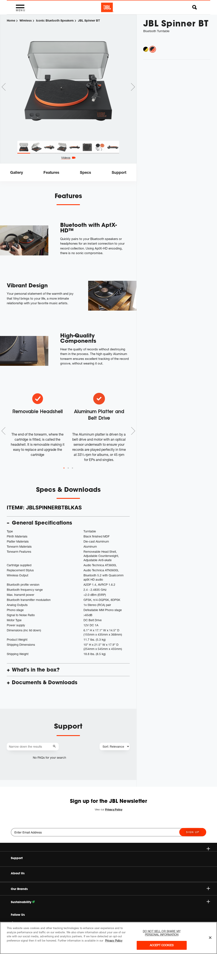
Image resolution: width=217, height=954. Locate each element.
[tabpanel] (68, 78)
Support (17, 858)
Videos (65, 157)
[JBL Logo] (107, 7)
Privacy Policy (113, 940)
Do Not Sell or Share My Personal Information (162, 932)
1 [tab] (64, 468)
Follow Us (18, 915)
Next (132, 87)
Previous (3, 87)
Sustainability (21, 902)
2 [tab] (68, 468)
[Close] (210, 937)
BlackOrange (152, 49)
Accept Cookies (162, 945)
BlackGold (145, 49)
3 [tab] (72, 468)
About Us (18, 873)
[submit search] (55, 746)
